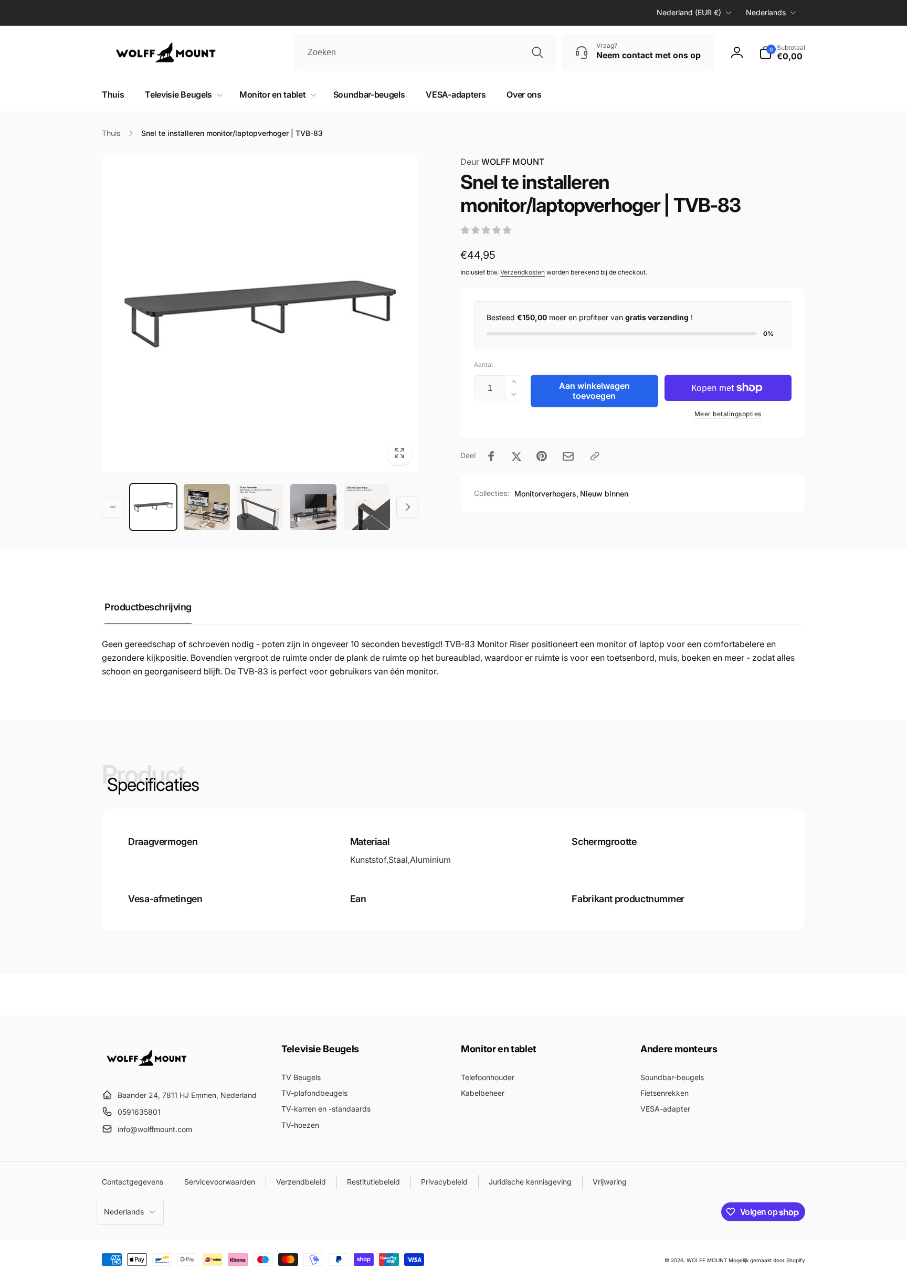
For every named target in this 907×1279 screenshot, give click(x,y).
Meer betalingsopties (728, 414)
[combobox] (424, 52)
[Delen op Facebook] (491, 456)
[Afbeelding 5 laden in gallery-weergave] (367, 507)
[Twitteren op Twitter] (516, 456)
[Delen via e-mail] (568, 456)
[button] (181, 95)
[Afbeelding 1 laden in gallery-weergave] (153, 507)
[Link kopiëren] (594, 456)
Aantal (483, 364)
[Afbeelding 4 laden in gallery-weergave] (313, 507)
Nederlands (766, 12)
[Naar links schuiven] (113, 507)
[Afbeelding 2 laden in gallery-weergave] (207, 507)
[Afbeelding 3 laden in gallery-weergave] (260, 507)
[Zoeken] (537, 52)
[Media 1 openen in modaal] (260, 313)
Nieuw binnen (604, 493)
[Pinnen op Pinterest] (541, 456)
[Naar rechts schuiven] (407, 507)
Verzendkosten (522, 272)
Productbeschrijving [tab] (148, 606)
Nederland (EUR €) (689, 12)
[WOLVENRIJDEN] (154, 1069)
